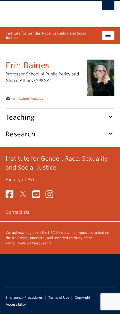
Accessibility (16, 304)
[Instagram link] (51, 196)
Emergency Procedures (24, 298)
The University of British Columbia (44, 11)
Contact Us (17, 212)
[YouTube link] (38, 196)
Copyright (82, 298)
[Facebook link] (12, 196)
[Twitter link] (25, 196)
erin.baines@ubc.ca (28, 98)
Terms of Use (58, 298)
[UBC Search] (108, 7)
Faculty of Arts (21, 179)
